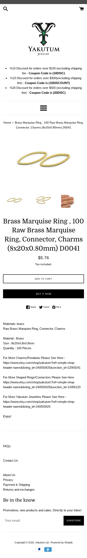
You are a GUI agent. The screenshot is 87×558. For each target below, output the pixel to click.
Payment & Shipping (16, 484)
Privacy (8, 480)
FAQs (7, 446)
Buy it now (43, 294)
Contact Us (10, 460)
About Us (9, 475)
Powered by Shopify (62, 542)
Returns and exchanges (19, 489)
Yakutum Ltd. (42, 542)
